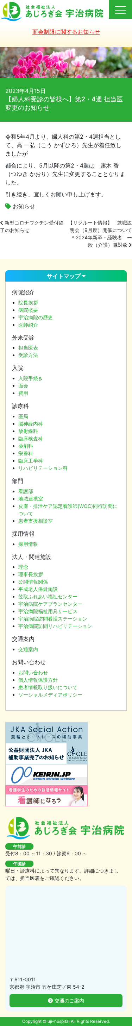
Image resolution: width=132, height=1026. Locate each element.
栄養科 (25, 453)
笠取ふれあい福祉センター (47, 596)
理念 (23, 567)
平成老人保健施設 (38, 589)
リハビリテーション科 (43, 468)
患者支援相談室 (35, 521)
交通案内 (28, 649)
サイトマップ (64, 275)
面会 (23, 386)
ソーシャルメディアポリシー (50, 695)
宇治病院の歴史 (35, 317)
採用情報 (28, 544)
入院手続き (30, 378)
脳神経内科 (30, 424)
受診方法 (28, 355)
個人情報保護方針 (38, 680)
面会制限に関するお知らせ (66, 31)
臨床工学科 (30, 461)
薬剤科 (25, 446)
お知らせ (24, 206)
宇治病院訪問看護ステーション (52, 619)
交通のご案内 (69, 1000)
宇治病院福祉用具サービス (47, 611)
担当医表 (28, 348)
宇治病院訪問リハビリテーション (55, 626)
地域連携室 (30, 499)
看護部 (25, 491)
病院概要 (28, 310)
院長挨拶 (28, 303)
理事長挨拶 (30, 574)
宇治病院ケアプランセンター (50, 604)
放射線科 (28, 431)
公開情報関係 (33, 582)
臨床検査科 (30, 438)
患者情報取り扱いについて (47, 687)
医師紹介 (28, 325)
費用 (23, 393)
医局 (23, 416)
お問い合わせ (33, 672)
